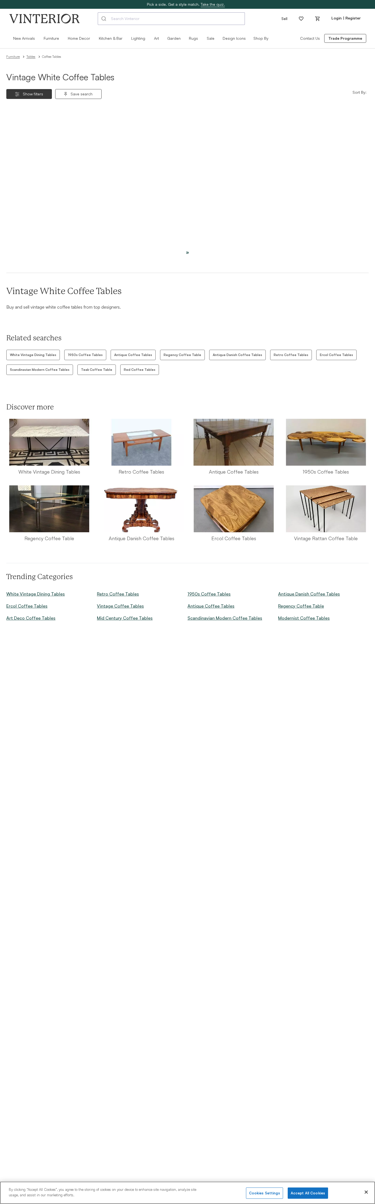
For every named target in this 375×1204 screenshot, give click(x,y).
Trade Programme (345, 38)
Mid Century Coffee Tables (125, 618)
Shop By (260, 38)
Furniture (13, 57)
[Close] (366, 1192)
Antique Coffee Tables (133, 355)
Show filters (33, 94)
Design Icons (234, 38)
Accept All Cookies (308, 1193)
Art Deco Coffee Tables (30, 618)
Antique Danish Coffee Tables (237, 355)
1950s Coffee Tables (85, 355)
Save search (82, 94)
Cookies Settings (264, 1193)
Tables (30, 57)
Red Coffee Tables (139, 370)
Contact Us (310, 38)
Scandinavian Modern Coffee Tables (39, 370)
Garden (174, 38)
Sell (284, 18)
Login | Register (346, 18)
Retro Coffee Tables (291, 355)
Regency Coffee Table (182, 355)
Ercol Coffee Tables (336, 355)
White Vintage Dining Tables (33, 355)
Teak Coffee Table (96, 370)
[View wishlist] (301, 18)
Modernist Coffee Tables (304, 618)
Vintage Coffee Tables (120, 606)
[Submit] (104, 19)
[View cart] (317, 18)
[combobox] (171, 18)
